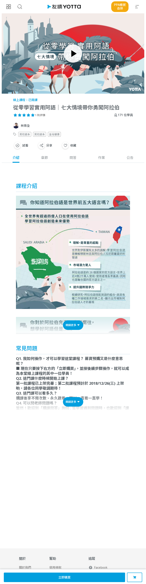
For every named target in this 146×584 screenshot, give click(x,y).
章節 (44, 157)
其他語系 (24, 134)
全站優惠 (54, 134)
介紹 (16, 157)
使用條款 (55, 567)
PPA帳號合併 (120, 6)
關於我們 (25, 567)
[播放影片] (73, 53)
